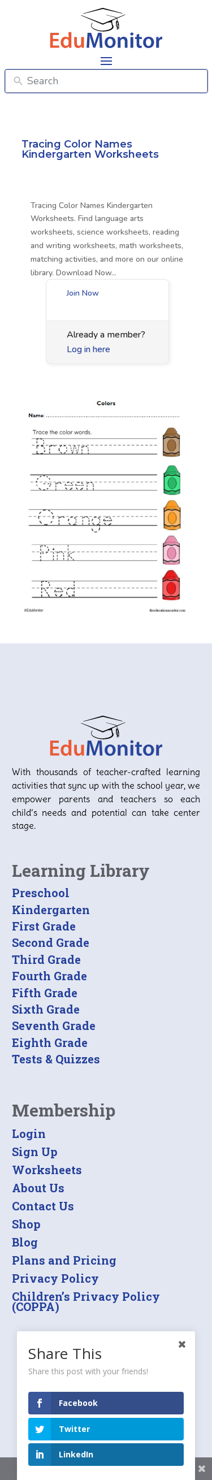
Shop (26, 1224)
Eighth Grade (50, 1042)
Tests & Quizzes (56, 1058)
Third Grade (46, 959)
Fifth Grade (44, 992)
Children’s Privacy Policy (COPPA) (86, 1301)
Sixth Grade (46, 1009)
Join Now (83, 293)
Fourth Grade (49, 975)
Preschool (41, 892)
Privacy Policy (55, 1278)
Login (29, 1133)
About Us (38, 1187)
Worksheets (47, 1169)
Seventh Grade (54, 1025)
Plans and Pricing (64, 1260)
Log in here (88, 349)
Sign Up (35, 1151)
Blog (25, 1242)
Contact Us (43, 1205)
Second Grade (50, 942)
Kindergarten (51, 909)
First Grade (44, 926)
